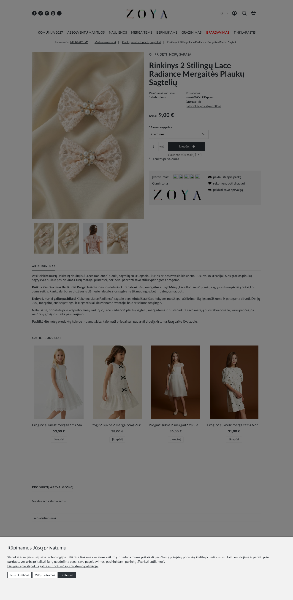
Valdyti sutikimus (45, 575)
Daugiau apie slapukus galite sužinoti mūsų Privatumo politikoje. (52, 566)
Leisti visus (67, 575)
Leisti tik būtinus (19, 575)
